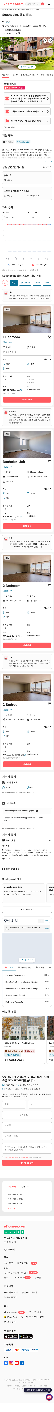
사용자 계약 (25, 66)
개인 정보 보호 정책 (12, 66)
